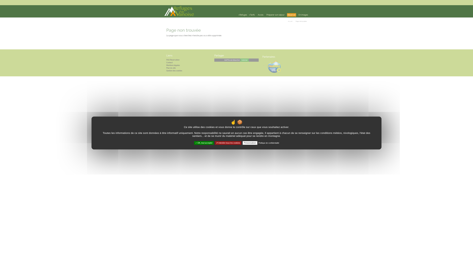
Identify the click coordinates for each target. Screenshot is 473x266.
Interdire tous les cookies (229, 143)
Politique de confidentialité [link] (269, 143)
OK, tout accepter (204, 143)
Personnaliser (250, 143)
